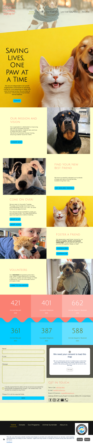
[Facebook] (50, 400)
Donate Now (16, 142)
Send (23, 398)
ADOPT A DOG (15, 224)
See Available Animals (64, 188)
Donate (17, 101)
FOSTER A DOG (62, 248)
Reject (87, 439)
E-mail (4, 356)
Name (4, 348)
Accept (70, 369)
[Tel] (66, 400)
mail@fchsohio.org (59, 390)
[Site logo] (9, 22)
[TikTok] (58, 400)
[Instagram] (54, 400)
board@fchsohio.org (67, 393)
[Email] (62, 400)
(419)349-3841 (60, 387)
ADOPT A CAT (15, 219)
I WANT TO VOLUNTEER (19, 285)
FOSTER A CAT (62, 253)
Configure (9, 442)
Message (5, 364)
